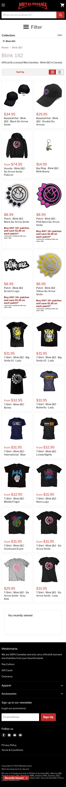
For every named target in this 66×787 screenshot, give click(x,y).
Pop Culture (8, 664)
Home (5, 47)
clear (60, 35)
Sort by (20, 72)
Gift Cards (7, 670)
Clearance (7, 676)
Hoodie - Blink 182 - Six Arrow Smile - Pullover (15, 171)
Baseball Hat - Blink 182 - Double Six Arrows (47, 121)
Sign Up (48, 717)
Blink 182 (10, 41)
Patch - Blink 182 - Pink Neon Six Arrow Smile (48, 222)
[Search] (60, 15)
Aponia (25, 769)
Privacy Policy (9, 745)
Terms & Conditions (12, 750)
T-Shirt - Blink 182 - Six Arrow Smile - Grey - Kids (16, 595)
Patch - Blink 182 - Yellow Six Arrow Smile (46, 291)
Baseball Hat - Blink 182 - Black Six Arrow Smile (16, 121)
